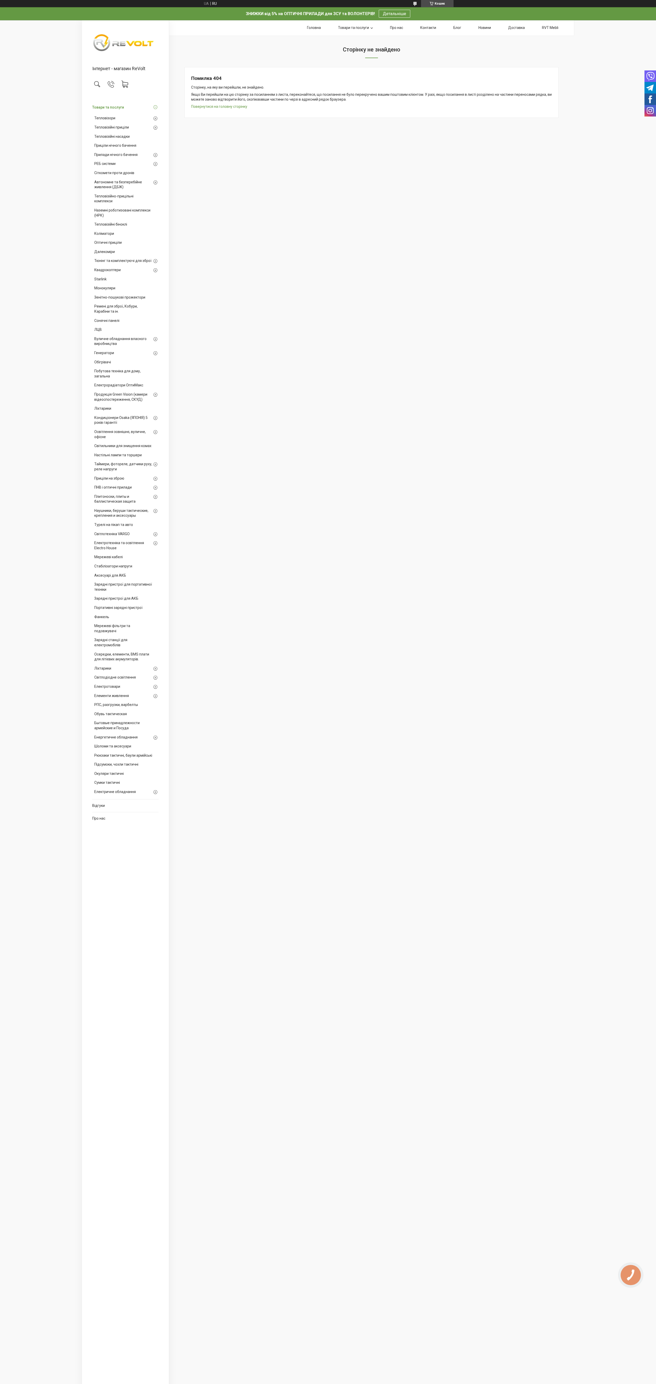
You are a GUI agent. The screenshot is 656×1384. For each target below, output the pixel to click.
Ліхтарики (102, 408)
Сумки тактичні (107, 782)
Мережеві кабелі (108, 557)
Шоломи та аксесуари (112, 746)
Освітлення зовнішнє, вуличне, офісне (120, 434)
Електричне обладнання (115, 792)
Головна (314, 28)
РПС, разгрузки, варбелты (116, 705)
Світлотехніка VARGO (112, 534)
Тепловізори (104, 118)
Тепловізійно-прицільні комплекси (114, 198)
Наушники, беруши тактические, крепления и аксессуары (121, 513)
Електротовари (107, 686)
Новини (484, 28)
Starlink (100, 279)
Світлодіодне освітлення (115, 677)
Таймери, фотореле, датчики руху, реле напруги (123, 466)
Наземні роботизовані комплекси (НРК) (122, 212)
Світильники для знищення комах (122, 446)
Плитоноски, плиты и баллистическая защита (115, 499)
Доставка (516, 28)
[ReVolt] (125, 43)
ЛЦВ (98, 329)
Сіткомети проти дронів (114, 173)
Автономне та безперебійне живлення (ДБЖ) (118, 184)
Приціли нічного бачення (115, 145)
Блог (457, 28)
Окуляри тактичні (109, 774)
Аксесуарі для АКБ (110, 575)
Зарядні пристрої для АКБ (116, 598)
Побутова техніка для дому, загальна (117, 373)
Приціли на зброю (109, 478)
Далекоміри (104, 252)
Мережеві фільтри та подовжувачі (112, 628)
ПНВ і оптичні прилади (113, 487)
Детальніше (394, 13)
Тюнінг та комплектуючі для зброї (122, 261)
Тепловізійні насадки (112, 136)
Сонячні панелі (106, 321)
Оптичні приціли (108, 242)
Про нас (98, 818)
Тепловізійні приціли (111, 127)
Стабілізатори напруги (113, 566)
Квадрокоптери (107, 270)
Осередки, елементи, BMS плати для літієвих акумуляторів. (121, 656)
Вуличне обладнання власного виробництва (120, 341)
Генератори (104, 353)
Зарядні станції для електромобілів (110, 642)
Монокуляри (104, 288)
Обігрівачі (102, 362)
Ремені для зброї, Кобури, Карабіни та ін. (116, 308)
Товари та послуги (108, 107)
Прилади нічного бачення (116, 155)
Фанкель (101, 617)
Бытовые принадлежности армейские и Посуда (117, 725)
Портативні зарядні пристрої (118, 608)
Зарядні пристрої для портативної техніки (123, 586)
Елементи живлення (111, 696)
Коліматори (104, 233)
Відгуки (98, 806)
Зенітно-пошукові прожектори (119, 297)
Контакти (428, 28)
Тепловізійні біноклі (110, 224)
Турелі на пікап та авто (113, 525)
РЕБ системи (105, 164)
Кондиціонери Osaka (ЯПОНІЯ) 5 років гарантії (121, 420)
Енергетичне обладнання (116, 737)
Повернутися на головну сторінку (219, 106)
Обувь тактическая (110, 714)
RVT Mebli (550, 28)
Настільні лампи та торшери (118, 455)
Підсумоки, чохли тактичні (116, 764)
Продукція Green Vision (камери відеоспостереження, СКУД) (120, 397)
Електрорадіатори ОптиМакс (118, 385)
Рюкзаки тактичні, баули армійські (123, 755)
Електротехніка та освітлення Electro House (119, 545)
